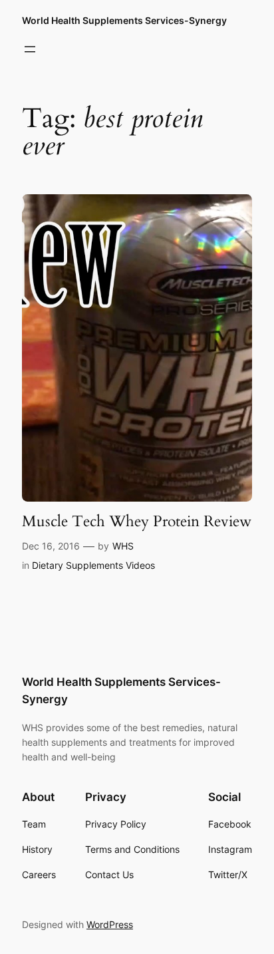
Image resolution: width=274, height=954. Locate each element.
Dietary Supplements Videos (93, 565)
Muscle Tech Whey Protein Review (136, 521)
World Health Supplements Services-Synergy (124, 20)
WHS (123, 546)
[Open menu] (30, 49)
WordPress (109, 924)
